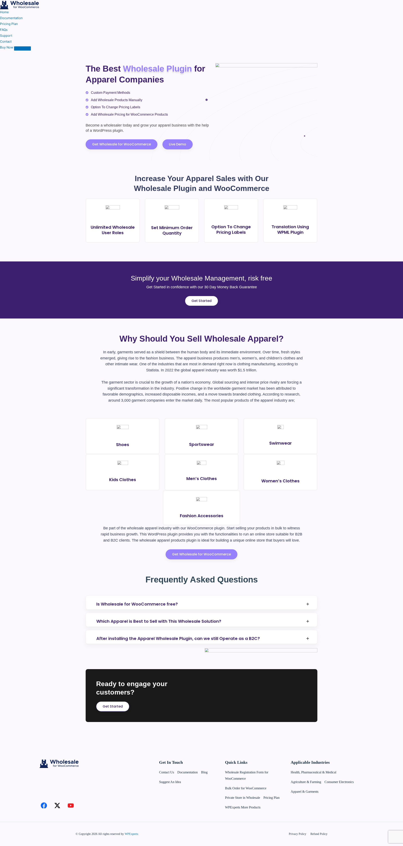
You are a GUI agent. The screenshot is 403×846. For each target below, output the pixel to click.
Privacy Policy (297, 834)
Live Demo (177, 144)
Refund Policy (318, 834)
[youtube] (71, 805)
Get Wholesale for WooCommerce (121, 144)
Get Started (201, 300)
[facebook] (44, 805)
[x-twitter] (57, 805)
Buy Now (6, 47)
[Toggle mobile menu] (22, 48)
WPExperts (131, 834)
